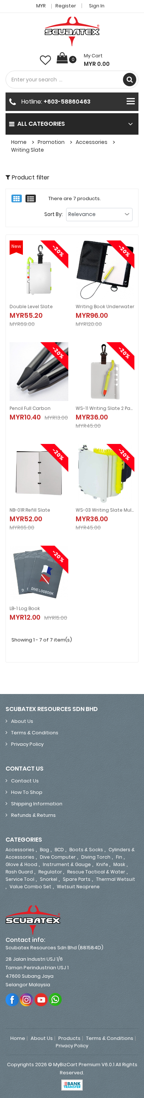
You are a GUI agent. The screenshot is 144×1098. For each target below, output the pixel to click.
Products (69, 1038)
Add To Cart (35, 310)
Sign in (96, 5)
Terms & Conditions (34, 732)
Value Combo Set (30, 886)
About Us (22, 721)
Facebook (12, 999)
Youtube (41, 999)
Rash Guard (19, 872)
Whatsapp (55, 999)
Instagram (27, 999)
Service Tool (20, 879)
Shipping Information (36, 803)
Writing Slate (27, 150)
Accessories (91, 142)
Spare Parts (76, 879)
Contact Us (25, 780)
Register (65, 5)
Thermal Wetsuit (115, 879)
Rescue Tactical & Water (96, 872)
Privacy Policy (27, 744)
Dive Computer (58, 857)
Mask (119, 864)
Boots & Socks (86, 849)
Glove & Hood (21, 864)
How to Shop (26, 792)
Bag (44, 849)
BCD (59, 849)
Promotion (51, 142)
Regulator (50, 872)
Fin (119, 857)
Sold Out (35, 412)
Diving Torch (95, 857)
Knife (102, 864)
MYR (41, 5)
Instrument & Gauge (67, 864)
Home (19, 142)
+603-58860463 (67, 101)
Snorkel (48, 879)
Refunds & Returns (33, 815)
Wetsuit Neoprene (78, 886)
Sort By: (53, 214)
